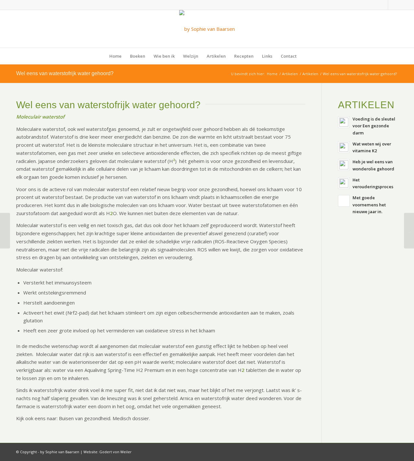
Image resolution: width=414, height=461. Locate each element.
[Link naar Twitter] (393, 5)
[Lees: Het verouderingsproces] (344, 183)
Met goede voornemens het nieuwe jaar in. (369, 204)
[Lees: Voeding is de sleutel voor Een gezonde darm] (344, 122)
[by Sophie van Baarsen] (207, 29)
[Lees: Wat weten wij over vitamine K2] (344, 147)
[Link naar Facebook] (383, 5)
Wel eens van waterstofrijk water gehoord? (65, 73)
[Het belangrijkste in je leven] (5, 230)
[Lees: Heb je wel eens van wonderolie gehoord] (344, 165)
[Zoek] (305, 56)
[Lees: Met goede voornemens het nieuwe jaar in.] (344, 201)
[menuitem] (115, 56)
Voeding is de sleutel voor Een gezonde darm (374, 126)
